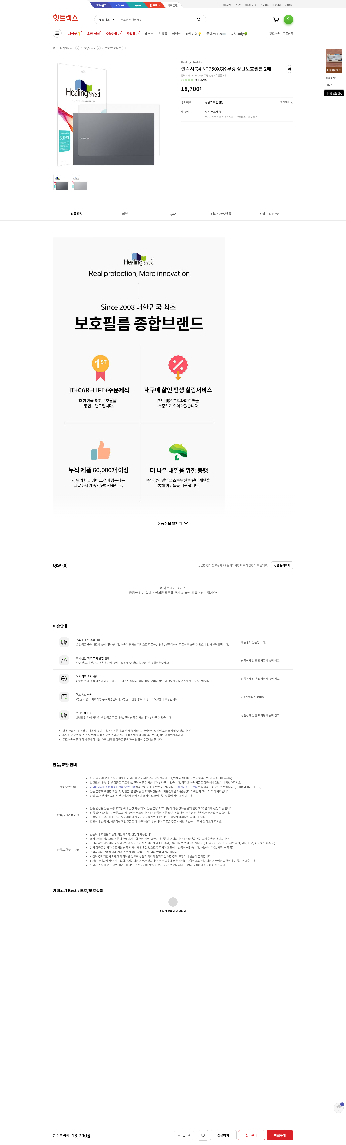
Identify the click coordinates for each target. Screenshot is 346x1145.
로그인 (238, 5)
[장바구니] (276, 19)
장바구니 (251, 1135)
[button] (289, 69)
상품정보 (77, 213)
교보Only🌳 (239, 33)
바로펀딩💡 (194, 33)
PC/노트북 (89, 48)
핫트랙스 (104, 20)
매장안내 (276, 5)
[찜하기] (203, 1135)
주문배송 (264, 5)
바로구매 (280, 1135)
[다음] (164, 117)
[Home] (54, 48)
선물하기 (223, 1135)
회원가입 (227, 5)
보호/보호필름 (113, 48)
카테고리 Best (269, 213)
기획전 (329, 84)
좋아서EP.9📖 (216, 33)
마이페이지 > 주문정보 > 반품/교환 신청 (112, 787)
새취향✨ (74, 33)
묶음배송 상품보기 (246, 117)
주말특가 (133, 33)
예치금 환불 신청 (334, 93)
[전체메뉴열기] (57, 33)
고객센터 (288, 5)
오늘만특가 (113, 33)
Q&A (173, 213)
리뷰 (125, 213)
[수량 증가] (189, 1135)
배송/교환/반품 (221, 213)
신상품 (162, 33)
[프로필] (288, 19)
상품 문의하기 (282, 565)
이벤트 (176, 33)
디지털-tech (67, 48)
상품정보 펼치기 (170, 523)
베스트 (149, 33)
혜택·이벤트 (331, 78)
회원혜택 (249, 5)
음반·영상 (93, 33)
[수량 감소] (178, 1135)
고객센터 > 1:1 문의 (186, 787)
